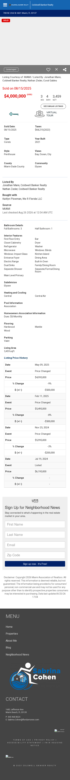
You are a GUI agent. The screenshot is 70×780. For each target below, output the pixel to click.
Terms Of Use (22, 740)
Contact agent (11, 69)
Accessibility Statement (24, 743)
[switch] (48, 70)
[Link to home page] (18, 5)
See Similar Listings (53, 106)
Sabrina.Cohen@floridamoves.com (23, 720)
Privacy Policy (44, 740)
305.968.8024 (14, 717)
